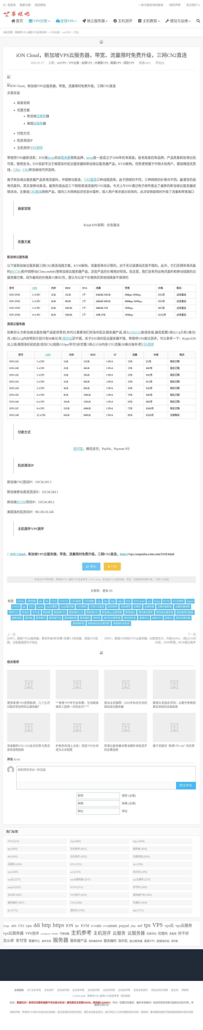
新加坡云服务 (146, 612)
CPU (34, 288)
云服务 (41, 116)
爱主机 (174, 990)
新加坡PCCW (76, 612)
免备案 (172, 933)
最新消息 (17, 618)
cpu (99, 601)
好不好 (183, 933)
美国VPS (115, 62)
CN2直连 (90, 179)
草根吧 (185, 990)
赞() (93, 566)
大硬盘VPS (101, 62)
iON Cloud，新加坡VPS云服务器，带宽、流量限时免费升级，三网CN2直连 (101, 55)
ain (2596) (138, 864)
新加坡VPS (92, 612)
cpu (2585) (13, 872)
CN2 (16, 169)
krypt (51, 157)
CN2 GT (135, 332)
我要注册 (25, 5)
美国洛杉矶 (78, 623)
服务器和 (84, 618)
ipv (149, 601)
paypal (190, 601)
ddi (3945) (13, 856)
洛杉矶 (96, 618)
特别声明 (174, 5)
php (133, 925)
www (55, 933)
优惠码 (163, 933)
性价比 (67, 338)
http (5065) (75, 841)
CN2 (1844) (76, 902)
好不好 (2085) (140, 887)
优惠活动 (151, 933)
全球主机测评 (140, 990)
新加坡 (46, 612)
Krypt (157, 601)
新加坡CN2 (60, 612)
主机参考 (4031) (78, 848)
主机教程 (149, 21)
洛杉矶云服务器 (112, 618)
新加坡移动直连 (185, 612)
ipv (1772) (13, 910)
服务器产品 (55, 618)
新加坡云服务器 (164, 612)
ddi (105, 601)
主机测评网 (63, 990)
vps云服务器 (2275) (80, 879)
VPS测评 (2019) (78, 895)
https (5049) (139, 841)
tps (24, 606)
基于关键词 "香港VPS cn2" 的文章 (173, 745)
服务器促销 (70, 618)
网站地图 (125, 996)
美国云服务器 (183, 618)
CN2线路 (89, 601)
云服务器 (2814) (141, 856)
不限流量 (64, 933)
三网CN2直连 (97, 606)
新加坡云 (130, 612)
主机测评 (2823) (78, 856)
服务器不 (40, 618)
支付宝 (78, 448)
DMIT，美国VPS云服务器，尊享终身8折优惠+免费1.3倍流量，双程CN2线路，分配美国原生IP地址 (52, 640)
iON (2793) (75, 864)
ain (40, 601)
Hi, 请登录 (9, 5)
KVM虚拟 (96, 926)
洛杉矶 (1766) (77, 910)
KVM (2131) (76, 887)
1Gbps (20, 601)
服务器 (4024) (140, 848)
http (112, 601)
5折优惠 (31, 601)
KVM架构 (178, 601)
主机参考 (112, 606)
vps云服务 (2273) (141, 879)
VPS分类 (40, 21)
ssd (139, 925)
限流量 (174, 941)
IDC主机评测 (34, 990)
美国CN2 (144, 618)
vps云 (40, 606)
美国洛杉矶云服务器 (98, 623)
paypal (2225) (14, 887)
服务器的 (110, 941)
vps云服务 (52, 606)
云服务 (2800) (15, 864)
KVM (166, 601)
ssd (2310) (75, 872)
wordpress (45, 934)
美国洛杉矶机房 (121, 623)
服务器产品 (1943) (142, 895)
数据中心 (34, 940)
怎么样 (8, 941)
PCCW (15, 271)
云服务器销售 (182, 606)
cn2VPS (67, 32)
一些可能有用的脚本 (150, 5)
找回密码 (40, 5)
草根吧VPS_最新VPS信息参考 (17, 14)
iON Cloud (17, 554)
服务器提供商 (95, 941)
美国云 (168, 618)
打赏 (113, 566)
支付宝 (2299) (140, 872)
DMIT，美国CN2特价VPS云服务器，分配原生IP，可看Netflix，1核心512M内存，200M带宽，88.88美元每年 (150, 640)
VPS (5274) (13, 841)
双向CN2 (13, 612)
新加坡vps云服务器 (112, 612)
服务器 (66, 157)
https (123, 554)
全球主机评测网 (159, 990)
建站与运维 (178, 21)
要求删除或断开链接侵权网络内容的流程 (171, 1012)
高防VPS (129, 62)
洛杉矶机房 (130, 618)
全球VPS (66, 21)
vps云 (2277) (14, 879)
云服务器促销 (165, 606)
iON (128, 601)
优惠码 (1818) (140, 902)
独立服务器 (95, 21)
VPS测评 (37, 147)
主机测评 (124, 21)
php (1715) (138, 910)
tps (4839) (12, 848)
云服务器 (149, 606)
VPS (31, 606)
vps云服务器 (67, 606)
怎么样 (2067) (15, 895)
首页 (19, 21)
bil (47, 601)
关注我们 (191, 5)
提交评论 (185, 785)
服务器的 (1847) (16, 902)
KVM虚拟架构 (110, 926)
